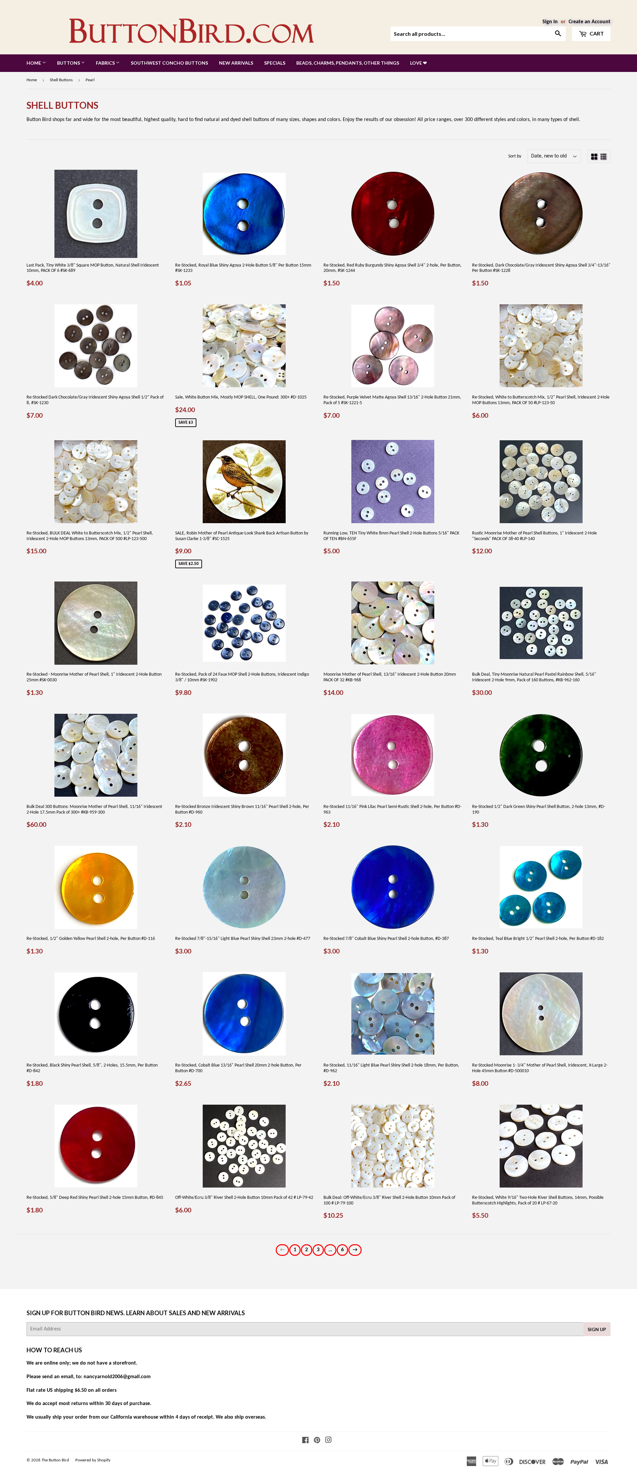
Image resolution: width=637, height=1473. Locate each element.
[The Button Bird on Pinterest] (317, 1441)
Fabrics (106, 63)
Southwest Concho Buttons (169, 63)
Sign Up (597, 1329)
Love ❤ (418, 63)
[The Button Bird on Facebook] (305, 1441)
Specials (274, 63)
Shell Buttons (61, 80)
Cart (596, 33)
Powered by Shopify (92, 1460)
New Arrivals (236, 63)
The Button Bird (55, 1460)
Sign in (550, 22)
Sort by (514, 156)
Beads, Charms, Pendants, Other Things (347, 63)
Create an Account (589, 22)
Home (34, 63)
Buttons (69, 63)
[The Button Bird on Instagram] (328, 1441)
